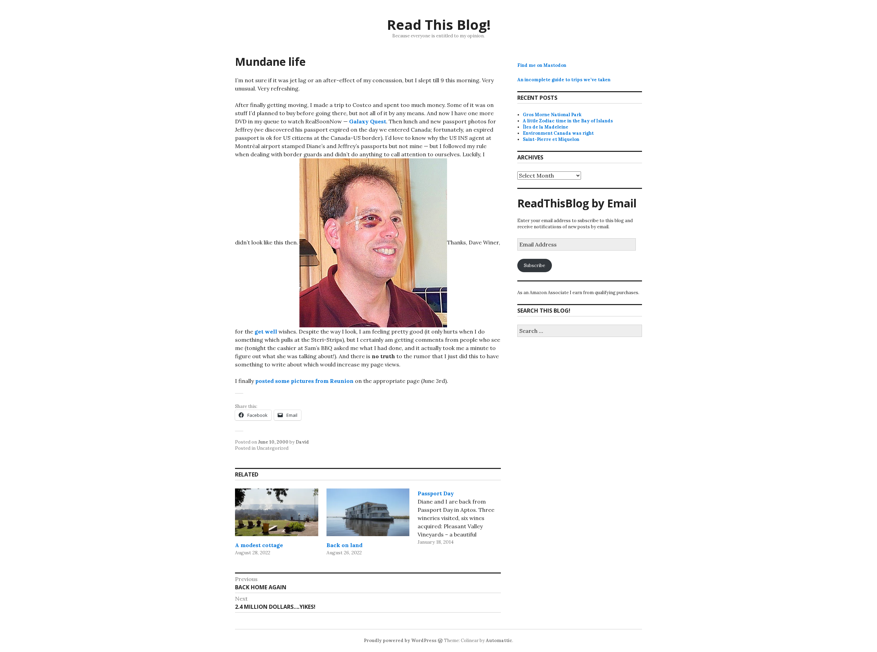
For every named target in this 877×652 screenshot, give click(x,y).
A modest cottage (259, 545)
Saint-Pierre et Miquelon (551, 139)
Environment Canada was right (558, 133)
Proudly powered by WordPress (400, 640)
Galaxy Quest (367, 121)
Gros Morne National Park (552, 115)
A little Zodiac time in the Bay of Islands (568, 121)
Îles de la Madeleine (545, 127)
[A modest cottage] (276, 512)
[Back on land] (368, 512)
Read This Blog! (439, 24)
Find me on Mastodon (541, 65)
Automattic (499, 640)
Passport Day (436, 493)
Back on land (344, 545)
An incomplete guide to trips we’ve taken (563, 80)
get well (266, 331)
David (302, 442)
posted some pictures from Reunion (304, 380)
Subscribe (534, 265)
